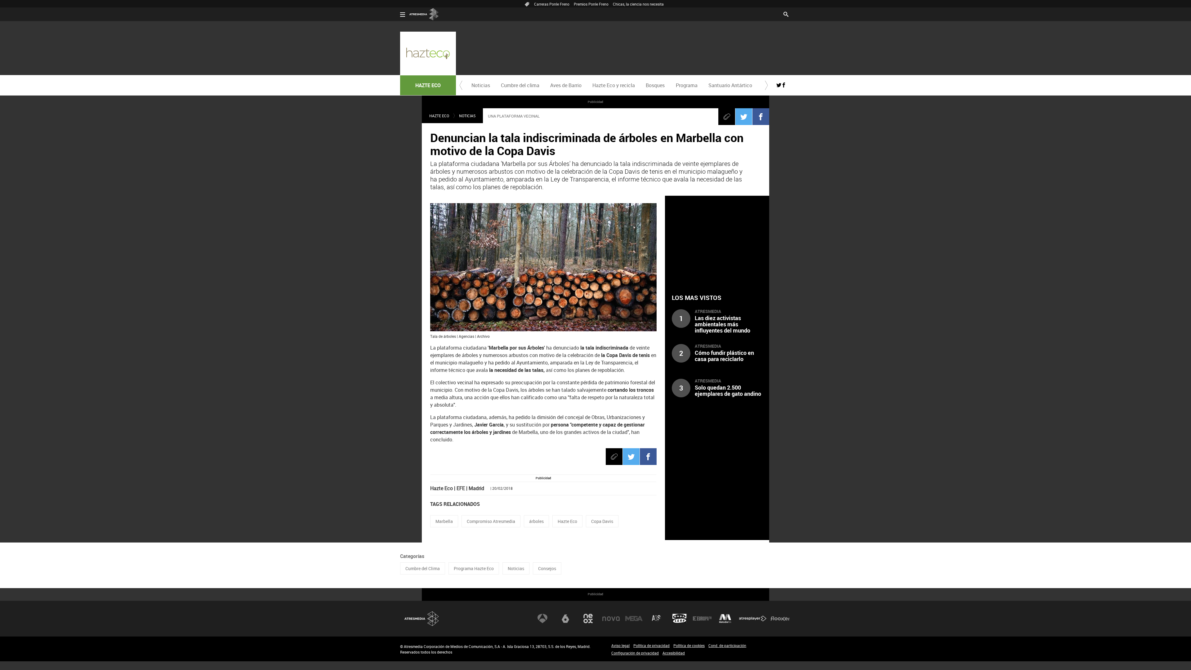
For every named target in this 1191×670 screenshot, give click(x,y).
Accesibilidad (673, 652)
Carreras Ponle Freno (551, 4)
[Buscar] (786, 13)
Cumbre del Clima (422, 568)
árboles (536, 521)
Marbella (444, 521)
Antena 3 (542, 618)
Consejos (547, 568)
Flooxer (780, 618)
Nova (611, 618)
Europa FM (702, 618)
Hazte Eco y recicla (613, 85)
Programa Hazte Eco (474, 568)
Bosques (655, 85)
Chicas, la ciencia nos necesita (638, 4)
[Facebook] (760, 116)
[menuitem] (480, 85)
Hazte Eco (567, 521)
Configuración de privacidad (635, 652)
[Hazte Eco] (428, 53)
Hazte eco (439, 115)
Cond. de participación (727, 645)
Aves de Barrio (566, 85)
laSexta (565, 618)
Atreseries (656, 618)
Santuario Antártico (730, 85)
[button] (461, 85)
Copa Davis (602, 521)
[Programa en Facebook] (783, 85)
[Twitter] (743, 116)
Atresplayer (753, 618)
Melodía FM (725, 618)
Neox (588, 618)
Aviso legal (620, 645)
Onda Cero (679, 618)
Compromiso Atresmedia (491, 521)
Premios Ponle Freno (591, 4)
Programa (687, 85)
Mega (634, 618)
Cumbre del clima (520, 85)
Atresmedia (422, 618)
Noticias (480, 85)
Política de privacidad (651, 645)
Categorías (412, 556)
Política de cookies (689, 645)
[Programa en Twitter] (778, 85)
